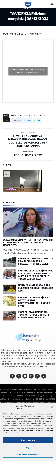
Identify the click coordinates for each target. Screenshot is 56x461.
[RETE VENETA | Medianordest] (28, 1)
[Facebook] (12, 376)
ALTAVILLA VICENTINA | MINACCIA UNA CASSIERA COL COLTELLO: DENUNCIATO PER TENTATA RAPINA (28, 139)
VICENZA (44, 116)
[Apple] (43, 376)
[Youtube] (24, 376)
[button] (52, 407)
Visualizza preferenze (28, 455)
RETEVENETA (25, 116)
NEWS (14, 116)
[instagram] (31, 376)
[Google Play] (37, 376)
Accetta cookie (28, 440)
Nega (28, 447)
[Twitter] (18, 376)
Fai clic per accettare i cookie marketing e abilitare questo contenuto (28, 71)
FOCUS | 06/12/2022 (28, 154)
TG (36, 116)
